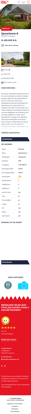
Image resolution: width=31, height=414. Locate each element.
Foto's (6, 70)
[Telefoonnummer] (19, 2)
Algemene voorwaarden (15, 404)
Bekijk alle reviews (8, 339)
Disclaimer (14, 409)
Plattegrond (8, 78)
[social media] (2, 366)
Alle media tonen (10, 82)
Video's (6, 74)
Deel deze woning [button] (11, 45)
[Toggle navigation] (28, 2)
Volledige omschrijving (10, 133)
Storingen (15, 406)
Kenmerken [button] (7, 139)
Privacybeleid (14, 411)
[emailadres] (24, 2)
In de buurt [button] (7, 262)
